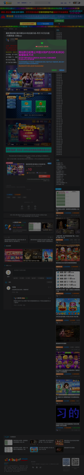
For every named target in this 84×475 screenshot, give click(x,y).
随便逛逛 (54, 70)
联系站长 (62, 70)
